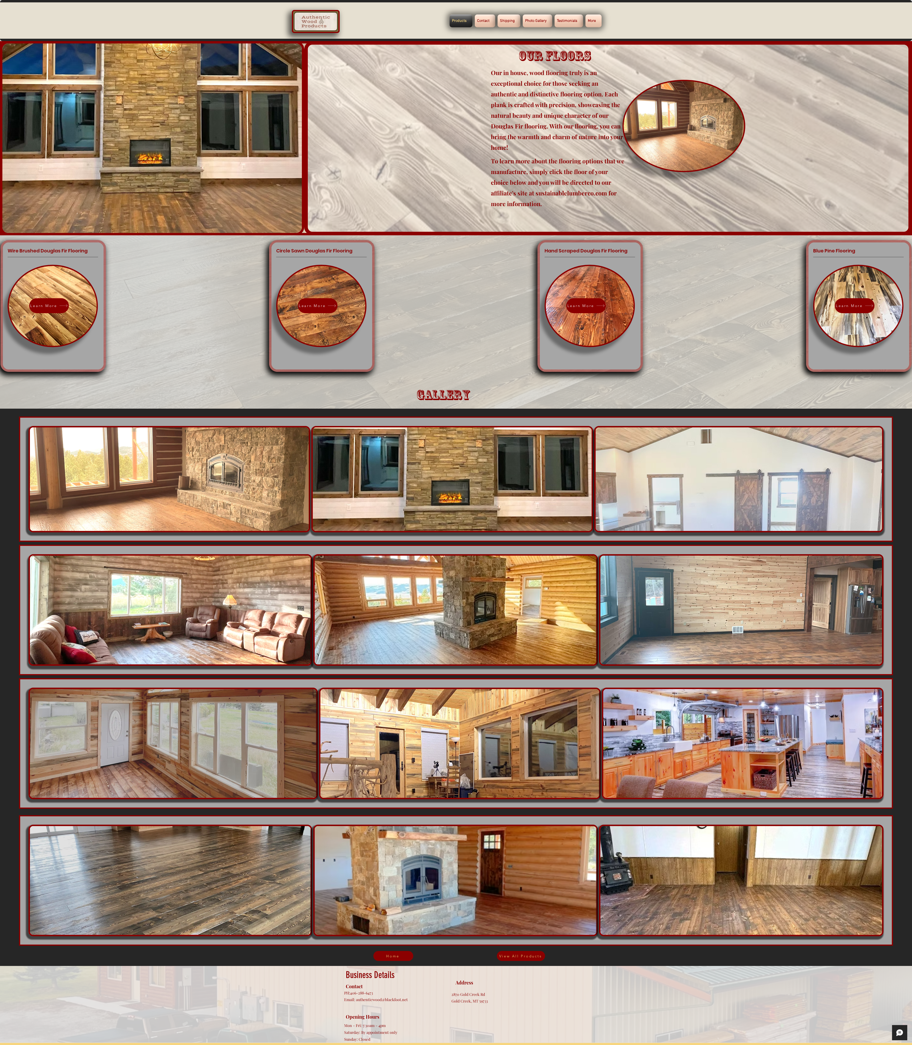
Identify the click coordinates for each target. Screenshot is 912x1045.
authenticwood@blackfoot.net (382, 999)
